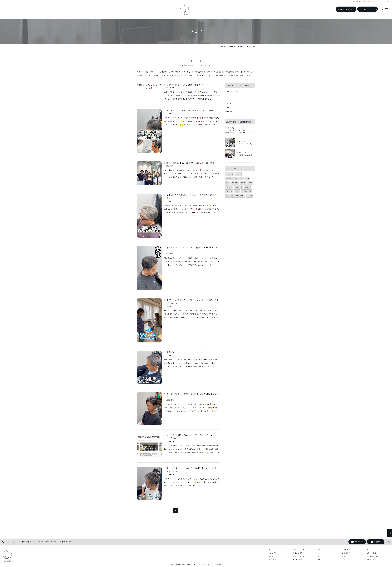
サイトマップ (371, 559)
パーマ (228, 107)
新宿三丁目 (235, 183)
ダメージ (228, 196)
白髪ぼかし (230, 111)
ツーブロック (229, 174)
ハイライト (229, 191)
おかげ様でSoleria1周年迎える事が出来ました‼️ (190, 162)
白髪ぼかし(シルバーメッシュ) (234, 178)
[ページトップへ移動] (388, 542)
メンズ (228, 95)
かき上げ (238, 174)
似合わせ (247, 187)
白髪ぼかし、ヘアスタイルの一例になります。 (189, 352)
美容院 (243, 183)
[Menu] (386, 9)
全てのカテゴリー (232, 91)
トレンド (249, 196)
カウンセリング (246, 191)
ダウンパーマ (238, 187)
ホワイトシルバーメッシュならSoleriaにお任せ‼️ (191, 110)
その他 (247, 178)
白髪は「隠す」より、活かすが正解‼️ (185, 84)
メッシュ (237, 191)
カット (228, 99)
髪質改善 (249, 183)
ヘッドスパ (229, 187)
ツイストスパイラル (239, 196)
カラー (228, 103)
